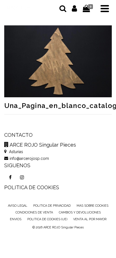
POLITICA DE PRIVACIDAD (52, 206)
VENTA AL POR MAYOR (89, 219)
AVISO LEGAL (17, 206)
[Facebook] (10, 177)
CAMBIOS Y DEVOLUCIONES (80, 212)
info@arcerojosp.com (29, 158)
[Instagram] (22, 177)
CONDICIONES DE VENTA (34, 212)
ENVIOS (15, 219)
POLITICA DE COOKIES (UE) (47, 219)
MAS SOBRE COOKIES (92, 206)
